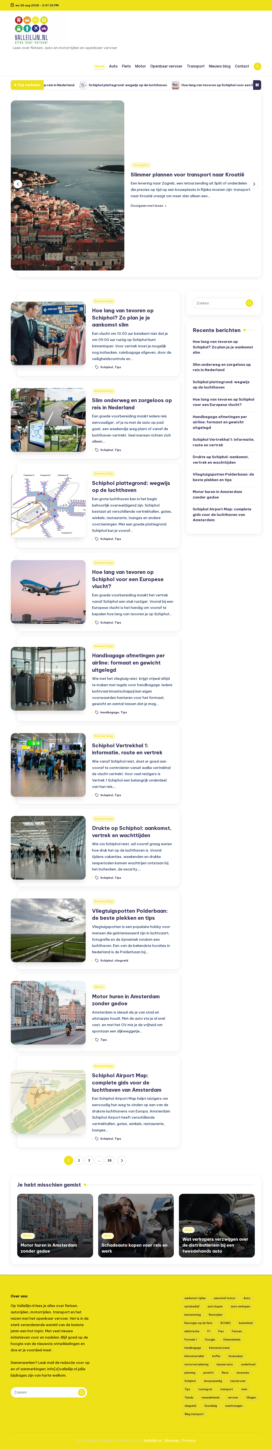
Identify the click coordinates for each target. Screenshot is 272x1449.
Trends (188, 1397)
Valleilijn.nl (153, 1440)
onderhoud (248, 1364)
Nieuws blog (104, 301)
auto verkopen (240, 1306)
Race (225, 1372)
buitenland (246, 1323)
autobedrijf (192, 1306)
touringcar (205, 1389)
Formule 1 (190, 1339)
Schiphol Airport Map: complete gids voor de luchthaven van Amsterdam (127, 1082)
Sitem (169, 1440)
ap (176, 1440)
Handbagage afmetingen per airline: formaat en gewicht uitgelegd (128, 662)
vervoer (233, 1397)
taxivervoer (238, 1381)
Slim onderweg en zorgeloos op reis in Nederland (222, 367)
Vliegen (251, 1397)
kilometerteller (194, 1356)
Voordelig (210, 1405)
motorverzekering (196, 1364)
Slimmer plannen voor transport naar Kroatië (187, 174)
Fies (221, 1331)
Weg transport (194, 1414)
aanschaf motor (224, 1298)
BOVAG (226, 1323)
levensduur (236, 1356)
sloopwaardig (213, 1381)
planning (189, 1372)
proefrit (208, 1372)
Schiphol (106, 367)
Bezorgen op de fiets (198, 1323)
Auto (107, 1235)
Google (210, 1339)
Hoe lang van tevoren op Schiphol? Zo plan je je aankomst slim (123, 317)
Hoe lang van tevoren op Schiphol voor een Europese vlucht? (173, 85)
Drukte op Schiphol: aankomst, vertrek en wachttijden (221, 460)
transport (226, 1389)
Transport (141, 165)
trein (244, 1389)
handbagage (109, 712)
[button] (148, 206)
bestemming (192, 1314)
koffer (216, 1356)
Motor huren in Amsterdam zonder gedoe (217, 494)
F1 (208, 1331)
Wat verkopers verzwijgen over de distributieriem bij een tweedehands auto (215, 1245)
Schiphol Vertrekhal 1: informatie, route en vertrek (224, 442)
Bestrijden (215, 1314)
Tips (118, 367)
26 (110, 1160)
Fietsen (237, 1331)
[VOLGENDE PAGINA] (121, 1160)
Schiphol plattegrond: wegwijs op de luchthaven (70, 85)
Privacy (189, 1440)
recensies (243, 1372)
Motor (99, 987)
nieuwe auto (225, 1364)
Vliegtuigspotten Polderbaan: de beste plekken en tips (223, 477)
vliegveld (121, 960)
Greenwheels (232, 1339)
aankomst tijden (195, 1298)
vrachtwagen (233, 1405)
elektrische (191, 1331)
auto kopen (215, 1306)
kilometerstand (219, 1347)
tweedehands (210, 1397)
